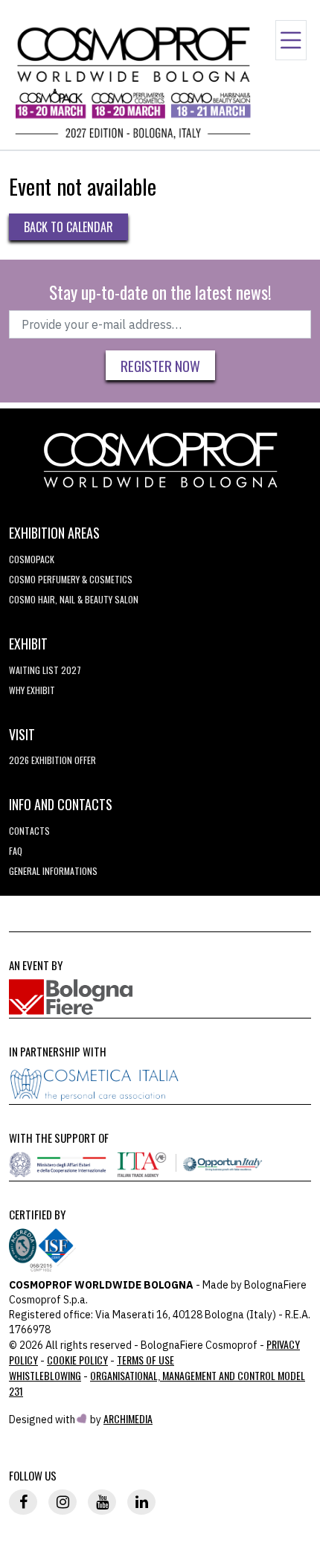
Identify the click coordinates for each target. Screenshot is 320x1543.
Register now (160, 365)
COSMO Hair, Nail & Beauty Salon (73, 599)
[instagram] (62, 1502)
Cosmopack (31, 559)
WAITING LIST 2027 (45, 670)
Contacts (29, 830)
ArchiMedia (128, 1418)
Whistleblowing (45, 1375)
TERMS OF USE (145, 1359)
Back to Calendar (68, 227)
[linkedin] (141, 1502)
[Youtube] (102, 1502)
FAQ (15, 850)
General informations (53, 870)
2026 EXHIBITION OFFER (52, 760)
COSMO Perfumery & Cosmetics (70, 579)
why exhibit (32, 690)
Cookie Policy (77, 1359)
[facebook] (23, 1502)
